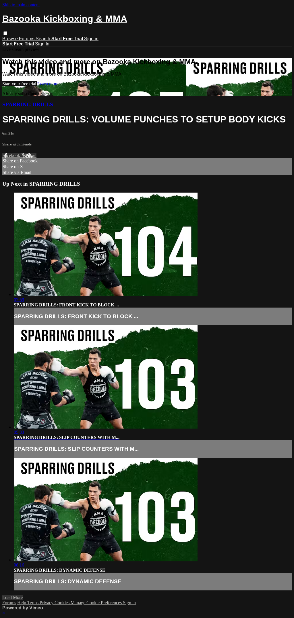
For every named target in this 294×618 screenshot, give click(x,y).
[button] (5, 33)
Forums (27, 38)
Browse (10, 38)
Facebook (11, 155)
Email (31, 155)
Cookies (63, 602)
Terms (33, 602)
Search (43, 38)
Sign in (91, 38)
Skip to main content (21, 4)
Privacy (47, 602)
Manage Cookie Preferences (97, 602)
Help (22, 602)
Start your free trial (19, 83)
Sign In (42, 43)
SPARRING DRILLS (27, 104)
